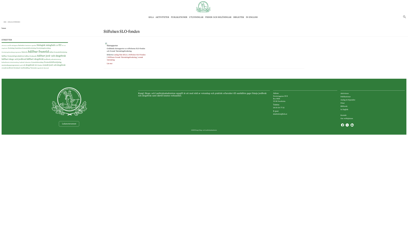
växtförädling (25, 68)
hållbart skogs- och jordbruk (14, 59)
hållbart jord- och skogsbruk (51, 56)
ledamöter (28, 62)
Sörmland (16, 68)
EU (60, 45)
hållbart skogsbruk (35, 59)
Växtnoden (33, 68)
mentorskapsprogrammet (10, 65)
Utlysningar (196, 17)
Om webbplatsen (346, 118)
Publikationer (179, 17)
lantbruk (21, 62)
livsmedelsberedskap (37, 62)
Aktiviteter (162, 17)
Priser (342, 103)
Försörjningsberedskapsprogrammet (11, 52)
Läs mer (109, 63)
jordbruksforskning (55, 59)
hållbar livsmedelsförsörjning (58, 52)
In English (252, 17)
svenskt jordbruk (7, 68)
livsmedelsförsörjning (52, 62)
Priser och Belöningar (218, 17)
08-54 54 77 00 (278, 108)
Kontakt (343, 115)
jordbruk (47, 59)
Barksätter (21, 45)
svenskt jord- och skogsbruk (54, 65)
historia (25, 52)
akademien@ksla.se (280, 114)
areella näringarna (12, 45)
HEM (5, 22)
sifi (24, 65)
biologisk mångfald (46, 45)
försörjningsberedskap (43, 48)
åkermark (46, 68)
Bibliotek (238, 17)
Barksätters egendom (30, 45)
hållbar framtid (38, 51)
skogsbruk (30, 65)
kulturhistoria (6, 62)
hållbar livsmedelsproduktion (13, 56)
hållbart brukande (30, 56)
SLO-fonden (38, 65)
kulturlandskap (14, 62)
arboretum (4, 45)
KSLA (151, 17)
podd (21, 65)
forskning (11, 48)
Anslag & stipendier (14, 22)
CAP (56, 45)
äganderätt (40, 68)
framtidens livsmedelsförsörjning (25, 48)
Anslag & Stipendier (347, 100)
